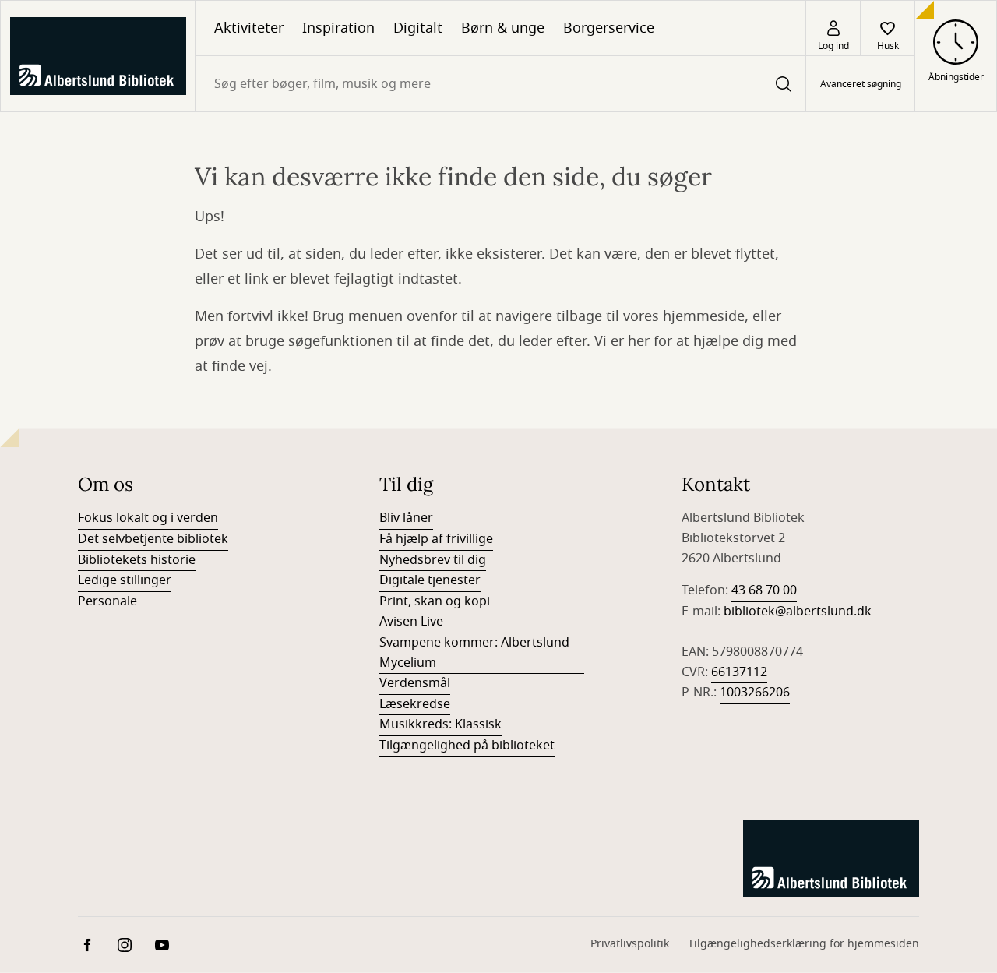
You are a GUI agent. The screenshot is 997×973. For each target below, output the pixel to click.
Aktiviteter (249, 28)
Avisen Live (411, 621)
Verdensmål (414, 683)
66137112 (739, 672)
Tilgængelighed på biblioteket (467, 745)
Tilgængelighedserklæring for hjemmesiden (803, 944)
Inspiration (338, 28)
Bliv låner (406, 518)
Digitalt (417, 28)
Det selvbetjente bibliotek (153, 539)
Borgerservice (608, 28)
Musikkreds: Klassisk (440, 724)
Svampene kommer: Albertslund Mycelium (474, 652)
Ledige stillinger (124, 580)
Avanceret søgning (860, 84)
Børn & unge (502, 28)
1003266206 (755, 692)
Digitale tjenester (430, 580)
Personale (107, 601)
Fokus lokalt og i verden (148, 518)
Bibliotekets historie (137, 560)
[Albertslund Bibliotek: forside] (98, 56)
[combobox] (500, 83)
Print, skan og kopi (434, 601)
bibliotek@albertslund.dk (798, 611)
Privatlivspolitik (629, 944)
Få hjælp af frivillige (436, 539)
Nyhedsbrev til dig (432, 560)
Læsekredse (414, 704)
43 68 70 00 (764, 590)
